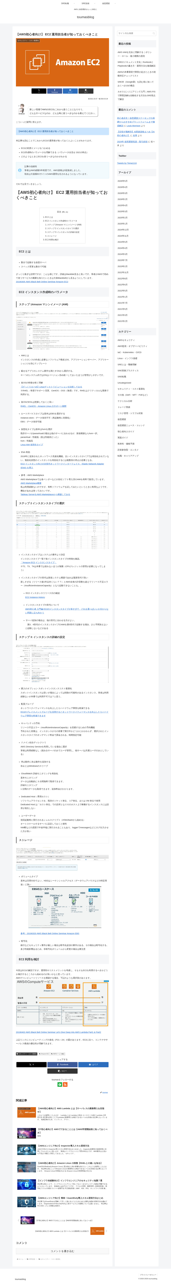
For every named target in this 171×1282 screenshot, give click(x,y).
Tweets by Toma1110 (127, 163)
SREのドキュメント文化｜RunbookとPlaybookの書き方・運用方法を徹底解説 (137, 64)
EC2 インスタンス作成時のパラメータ (61, 221)
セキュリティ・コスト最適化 (27, 1054)
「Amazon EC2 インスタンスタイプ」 (39, 562)
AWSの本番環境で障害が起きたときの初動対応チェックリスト (137, 74)
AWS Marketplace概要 (31, 483)
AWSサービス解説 (58, 1054)
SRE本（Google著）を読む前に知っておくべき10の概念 (136, 84)
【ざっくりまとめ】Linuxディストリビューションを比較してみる (51, 387)
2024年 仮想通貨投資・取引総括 (132, 142)
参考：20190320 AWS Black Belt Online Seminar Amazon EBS (50, 933)
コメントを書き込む (62, 1251)
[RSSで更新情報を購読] (65, 1084)
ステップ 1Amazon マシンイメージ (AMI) (64, 225)
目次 (59, 212)
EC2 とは (49, 217)
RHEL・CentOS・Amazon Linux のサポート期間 (43, 406)
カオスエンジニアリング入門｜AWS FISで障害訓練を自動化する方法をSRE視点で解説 (136, 95)
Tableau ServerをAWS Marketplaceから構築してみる (45, 494)
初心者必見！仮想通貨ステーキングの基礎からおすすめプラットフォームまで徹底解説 (136, 122)
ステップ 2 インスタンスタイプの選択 (63, 228)
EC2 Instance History (35, 597)
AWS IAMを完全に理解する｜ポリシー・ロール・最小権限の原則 (135, 54)
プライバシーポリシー (148, 1275)
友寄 (135, 135)
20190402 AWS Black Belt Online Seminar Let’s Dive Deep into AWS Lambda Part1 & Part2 (58, 1032)
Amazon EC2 (45, 1054)
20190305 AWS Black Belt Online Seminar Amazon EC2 (42, 282)
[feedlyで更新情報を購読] (59, 1084)
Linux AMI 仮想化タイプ (32, 445)
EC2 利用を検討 (52, 240)
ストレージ (52, 236)
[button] (86, 91)
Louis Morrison (133, 126)
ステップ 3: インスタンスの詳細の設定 (63, 232)
